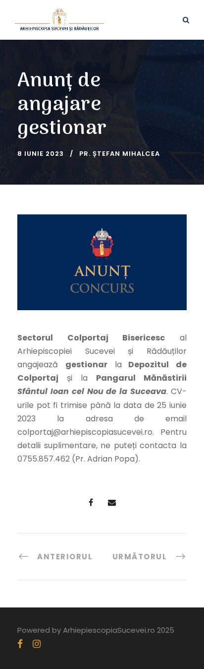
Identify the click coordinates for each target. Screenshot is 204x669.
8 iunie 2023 (40, 153)
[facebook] (20, 644)
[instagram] (37, 644)
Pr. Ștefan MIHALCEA (119, 153)
